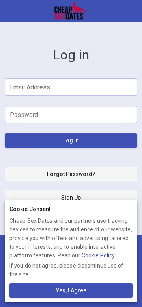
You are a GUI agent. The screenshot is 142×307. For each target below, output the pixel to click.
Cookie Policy (98, 255)
